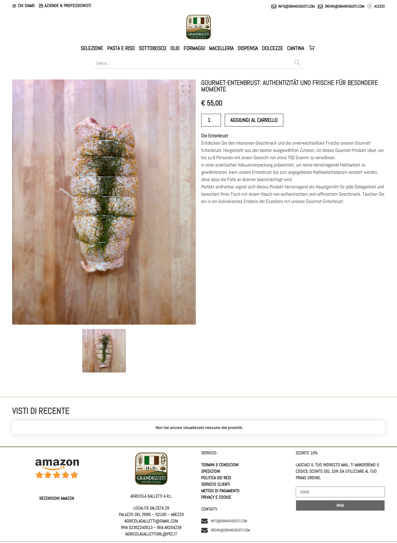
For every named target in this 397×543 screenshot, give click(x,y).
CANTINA (295, 48)
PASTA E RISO (121, 48)
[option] (104, 202)
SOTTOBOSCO (152, 48)
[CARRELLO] (312, 48)
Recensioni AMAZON (56, 498)
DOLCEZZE (272, 48)
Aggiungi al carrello (254, 120)
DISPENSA (248, 48)
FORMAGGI (194, 48)
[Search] (297, 63)
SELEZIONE (92, 48)
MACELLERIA (221, 48)
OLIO (175, 48)
